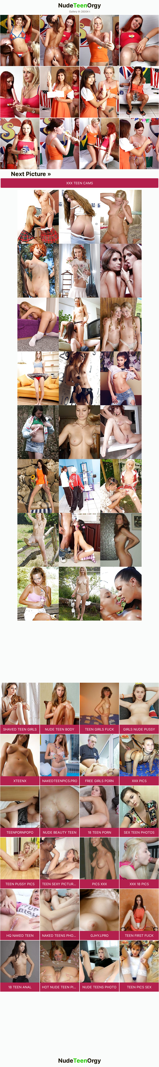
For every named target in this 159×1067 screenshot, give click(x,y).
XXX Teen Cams (79, 183)
